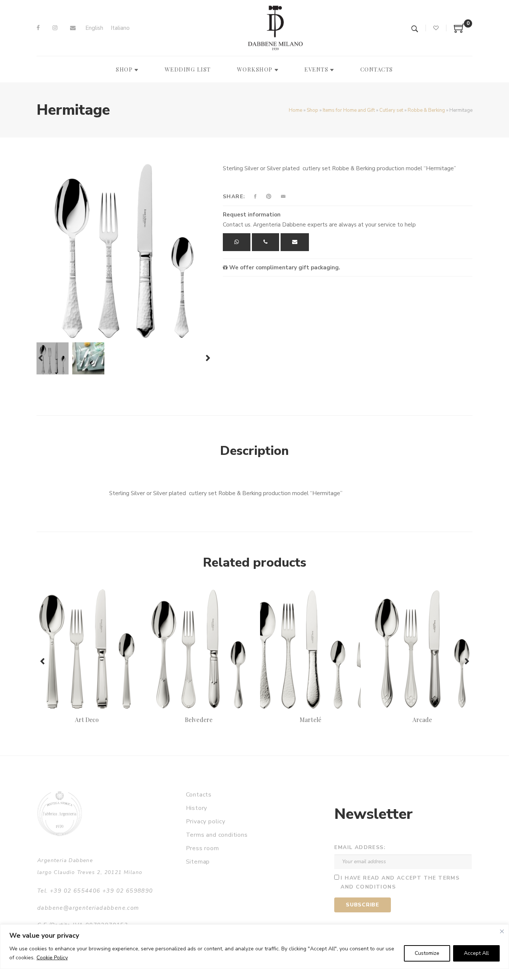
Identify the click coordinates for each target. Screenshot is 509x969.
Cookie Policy (52, 957)
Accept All (476, 953)
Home (295, 110)
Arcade (422, 719)
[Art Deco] (87, 649)
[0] (459, 31)
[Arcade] (422, 649)
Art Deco (87, 719)
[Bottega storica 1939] (59, 813)
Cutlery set (391, 110)
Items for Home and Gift (349, 110)
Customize (427, 953)
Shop (312, 110)
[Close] (502, 931)
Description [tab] (254, 450)
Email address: (360, 847)
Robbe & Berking (426, 110)
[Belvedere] (198, 649)
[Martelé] (310, 649)
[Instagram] (55, 28)
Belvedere (198, 719)
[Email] (73, 28)
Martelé (310, 719)
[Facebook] (38, 28)
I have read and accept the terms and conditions (400, 882)
